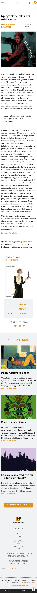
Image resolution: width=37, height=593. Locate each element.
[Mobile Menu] (2, 3)
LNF (18, 526)
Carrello (18, 546)
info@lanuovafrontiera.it (19, 585)
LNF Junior (18, 529)
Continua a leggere (8, 388)
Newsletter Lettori (18, 561)
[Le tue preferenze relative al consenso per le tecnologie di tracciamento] (33, 589)
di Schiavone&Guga (27, 591)
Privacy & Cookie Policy (18, 556)
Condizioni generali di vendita (18, 554)
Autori (18, 534)
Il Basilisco (22, 313)
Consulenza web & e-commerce (13, 591)
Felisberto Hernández (22, 303)
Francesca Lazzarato (22, 309)
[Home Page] (18, 3)
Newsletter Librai (18, 564)
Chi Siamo (18, 541)
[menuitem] (2, 3)
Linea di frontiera (8, 25)
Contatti (18, 544)
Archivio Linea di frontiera (18, 505)
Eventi (18, 536)
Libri (18, 531)
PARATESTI (6, 27)
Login (18, 549)
